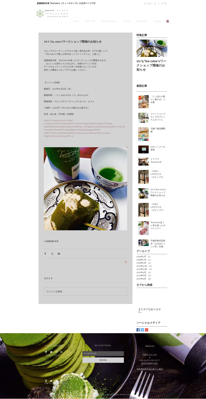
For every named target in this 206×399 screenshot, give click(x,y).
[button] (167, 20)
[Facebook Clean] (46, 352)
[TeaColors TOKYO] (61, 352)
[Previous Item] (141, 48)
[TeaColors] (61, 381)
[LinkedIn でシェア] (59, 253)
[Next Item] (163, 48)
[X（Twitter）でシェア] (52, 253)
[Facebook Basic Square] (138, 329)
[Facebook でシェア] (45, 253)
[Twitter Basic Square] (142, 329)
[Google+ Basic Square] (146, 329)
